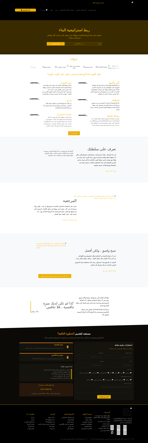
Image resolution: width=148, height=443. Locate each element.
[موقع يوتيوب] (112, 427)
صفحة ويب (101, 361)
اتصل (51, 10)
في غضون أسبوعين (118, 379)
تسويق (116, 373)
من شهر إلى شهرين (98, 379)
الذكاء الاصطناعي (103, 373)
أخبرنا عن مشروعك (127, 383)
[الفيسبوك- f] (125, 432)
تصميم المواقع (87, 414)
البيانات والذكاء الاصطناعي (67, 10)
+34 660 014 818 (46, 389)
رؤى (56, 10)
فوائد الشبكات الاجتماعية (70, 220)
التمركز (52, 414)
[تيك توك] (112, 432)
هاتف (130, 361)
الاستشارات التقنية (81, 10)
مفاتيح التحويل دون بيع (109, 271)
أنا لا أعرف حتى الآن (84, 373)
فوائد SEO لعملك (110, 171)
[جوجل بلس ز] (118, 432)
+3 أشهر (89, 379)
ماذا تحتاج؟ (129, 369)
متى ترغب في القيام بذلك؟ (126, 376)
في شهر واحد (108, 379)
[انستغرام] (118, 427)
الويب (121, 373)
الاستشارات (94, 373)
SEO (111, 373)
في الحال (128, 379)
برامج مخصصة (92, 10)
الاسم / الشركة (128, 353)
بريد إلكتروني (101, 353)
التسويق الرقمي (69, 414)
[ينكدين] (125, 427)
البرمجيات (127, 373)
